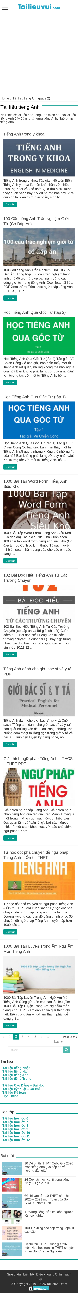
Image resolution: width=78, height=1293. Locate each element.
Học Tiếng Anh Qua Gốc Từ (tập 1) (34, 397)
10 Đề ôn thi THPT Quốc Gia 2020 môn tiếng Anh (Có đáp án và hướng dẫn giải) (48, 1167)
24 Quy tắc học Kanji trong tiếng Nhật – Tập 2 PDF (47, 1181)
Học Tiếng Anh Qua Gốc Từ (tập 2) (34, 312)
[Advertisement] (39, 53)
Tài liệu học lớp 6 (15, 1118)
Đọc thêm (10, 204)
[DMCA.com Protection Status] (39, 1288)
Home (4, 98)
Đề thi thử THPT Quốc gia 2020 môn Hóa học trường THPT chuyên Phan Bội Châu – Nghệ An (49, 1247)
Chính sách (63, 1274)
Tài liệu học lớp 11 (16, 1136)
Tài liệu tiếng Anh (15, 1075)
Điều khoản (44, 1274)
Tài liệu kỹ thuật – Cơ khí (21, 1089)
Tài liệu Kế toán (14, 1092)
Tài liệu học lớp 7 (15, 1122)
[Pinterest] (40, 1279)
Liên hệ (28, 1274)
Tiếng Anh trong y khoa (23, 134)
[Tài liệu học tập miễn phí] (39, 6)
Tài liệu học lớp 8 (15, 1125)
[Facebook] (37, 1279)
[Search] (66, 1049)
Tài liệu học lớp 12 (16, 1140)
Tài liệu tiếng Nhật (16, 1068)
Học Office (10, 1096)
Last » (58, 1041)
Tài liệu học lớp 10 (16, 1132)
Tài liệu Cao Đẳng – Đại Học (23, 1085)
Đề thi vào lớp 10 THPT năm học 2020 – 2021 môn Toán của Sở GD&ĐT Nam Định (47, 1199)
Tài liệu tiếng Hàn (15, 1071)
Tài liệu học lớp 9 (15, 1129)
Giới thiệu (14, 1274)
